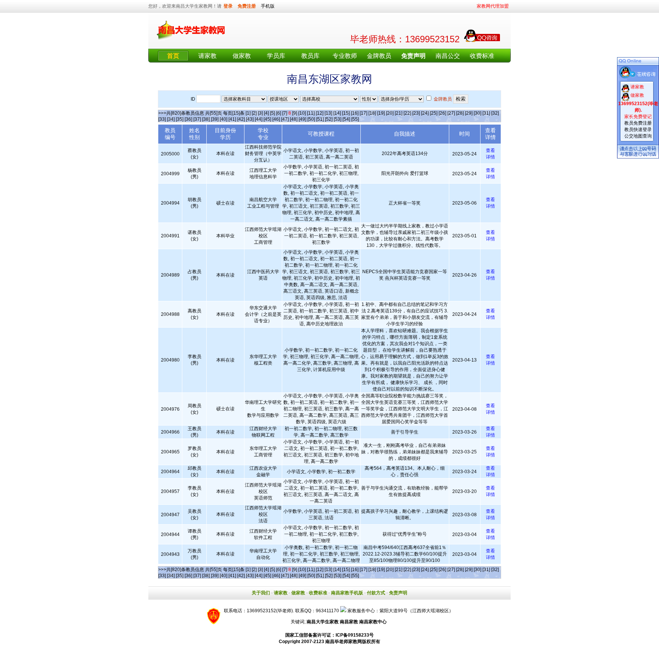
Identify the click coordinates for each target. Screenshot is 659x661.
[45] (267, 119)
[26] (442, 113)
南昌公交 (448, 56)
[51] (320, 119)
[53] (337, 119)
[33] (162, 119)
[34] (171, 119)
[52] (329, 119)
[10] (302, 113)
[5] (272, 113)
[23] (416, 113)
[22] (407, 113)
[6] (278, 113)
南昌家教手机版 (347, 592)
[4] (266, 113)
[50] (311, 119)
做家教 (242, 56)
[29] (469, 113)
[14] (337, 113)
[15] (346, 113)
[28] (460, 113)
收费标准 (482, 56)
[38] (206, 119)
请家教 (207, 56)
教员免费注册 (638, 123)
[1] (248, 113)
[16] (354, 113)
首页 (173, 56)
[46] (276, 119)
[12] (319, 113)
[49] (302, 119)
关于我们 (261, 592)
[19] (381, 113)
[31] (486, 113)
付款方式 (376, 592)
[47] (285, 119)
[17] (363, 113)
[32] (495, 113)
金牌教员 (379, 56)
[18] (372, 113)
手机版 (268, 6)
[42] (241, 119)
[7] (284, 113)
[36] (188, 119)
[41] (232, 119)
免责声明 (398, 592)
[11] (311, 113)
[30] (477, 113)
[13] (328, 113)
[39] (215, 119)
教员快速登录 (638, 129)
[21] (398, 113)
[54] (346, 119)
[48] (293, 119)
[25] (433, 113)
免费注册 (247, 6)
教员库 (310, 56)
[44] (258, 119)
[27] (451, 113)
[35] (179, 119)
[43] (250, 119)
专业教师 (345, 56)
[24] (425, 113)
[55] (355, 119)
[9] (294, 113)
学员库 (276, 56)
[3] (260, 113)
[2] (254, 113)
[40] (223, 119)
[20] (390, 113)
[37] (197, 119)
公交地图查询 (638, 136)
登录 (228, 6)
